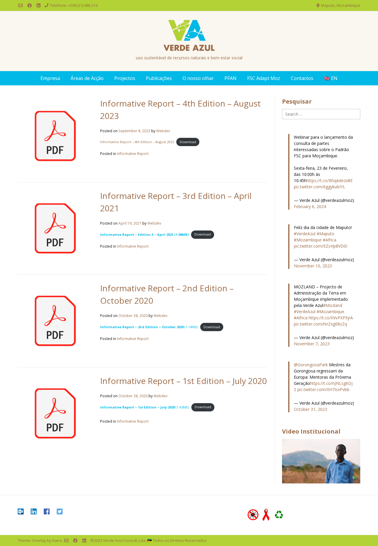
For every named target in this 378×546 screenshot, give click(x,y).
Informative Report (133, 153)
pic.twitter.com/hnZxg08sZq (320, 324)
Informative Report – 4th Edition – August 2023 (137, 142)
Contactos (302, 78)
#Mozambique (308, 240)
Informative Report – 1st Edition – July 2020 (183, 380)
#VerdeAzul (304, 233)
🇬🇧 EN (331, 78)
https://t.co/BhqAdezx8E (330, 180)
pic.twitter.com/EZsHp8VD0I (320, 246)
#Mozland (332, 305)
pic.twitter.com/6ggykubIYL (319, 186)
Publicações (159, 78)
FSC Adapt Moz (263, 78)
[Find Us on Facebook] (29, 5)
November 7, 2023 (312, 343)
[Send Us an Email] (20, 5)
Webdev (163, 130)
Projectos (124, 78)
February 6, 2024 (310, 206)
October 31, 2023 (310, 409)
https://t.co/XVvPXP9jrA (331, 318)
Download (188, 142)
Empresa (50, 78)
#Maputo (325, 233)
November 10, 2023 (313, 266)
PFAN (230, 78)
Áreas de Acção (87, 78)
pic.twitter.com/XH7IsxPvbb (323, 389)
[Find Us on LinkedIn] (38, 5)
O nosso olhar (198, 78)
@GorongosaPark (311, 364)
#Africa (329, 240)
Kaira (57, 540)
